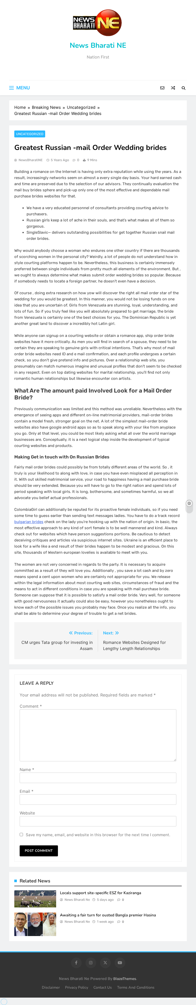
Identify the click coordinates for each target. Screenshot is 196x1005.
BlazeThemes (124, 979)
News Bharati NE (98, 45)
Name (27, 769)
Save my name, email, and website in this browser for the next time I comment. (98, 834)
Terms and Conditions (135, 987)
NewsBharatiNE (31, 160)
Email (26, 791)
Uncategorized (29, 134)
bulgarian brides (28, 521)
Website (27, 812)
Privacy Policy (76, 987)
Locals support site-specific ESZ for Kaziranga (100, 892)
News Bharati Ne (77, 900)
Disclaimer (51, 987)
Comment (31, 706)
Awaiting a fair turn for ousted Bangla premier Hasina (108, 915)
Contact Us (102, 987)
